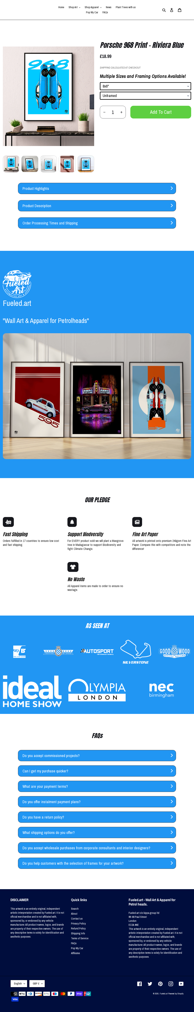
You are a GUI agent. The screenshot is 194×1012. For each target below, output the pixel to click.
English (18, 983)
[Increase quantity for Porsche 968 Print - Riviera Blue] (121, 112)
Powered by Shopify (176, 993)
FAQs (74, 943)
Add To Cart (161, 112)
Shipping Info (78, 933)
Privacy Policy (78, 923)
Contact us (77, 918)
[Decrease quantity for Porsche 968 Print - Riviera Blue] (104, 112)
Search (75, 908)
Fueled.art (164, 993)
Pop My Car (77, 948)
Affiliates (75, 953)
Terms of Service (79, 938)
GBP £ (36, 983)
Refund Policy (78, 928)
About (74, 913)
